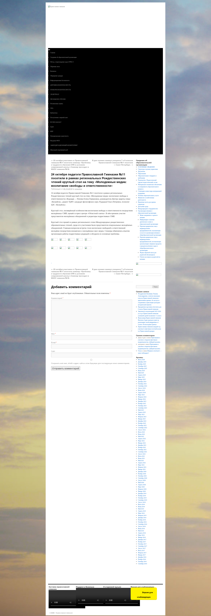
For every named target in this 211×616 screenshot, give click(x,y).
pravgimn (78, 189)
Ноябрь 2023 (142, 403)
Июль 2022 (141, 432)
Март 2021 (141, 465)
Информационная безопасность (59, 80)
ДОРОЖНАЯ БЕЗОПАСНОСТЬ (60, 85)
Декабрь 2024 (142, 381)
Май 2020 (141, 482)
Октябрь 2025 (142, 366)
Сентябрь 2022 (142, 428)
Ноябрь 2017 (142, 542)
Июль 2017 (141, 550)
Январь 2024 (142, 399)
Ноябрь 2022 (142, 423)
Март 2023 (141, 414)
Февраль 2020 (142, 489)
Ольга (140, 351)
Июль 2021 (141, 456)
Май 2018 (141, 531)
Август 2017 (142, 548)
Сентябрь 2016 (142, 564)
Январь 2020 (142, 491)
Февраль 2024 (142, 397)
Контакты (53, 71)
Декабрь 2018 (142, 517)
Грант (52, 127)
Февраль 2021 (142, 467)
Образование (142, 173)
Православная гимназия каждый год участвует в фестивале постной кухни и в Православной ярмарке (149, 329)
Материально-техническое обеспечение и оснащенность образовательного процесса (150, 186)
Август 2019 (142, 502)
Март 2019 (141, 513)
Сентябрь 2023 (142, 408)
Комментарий (57, 298)
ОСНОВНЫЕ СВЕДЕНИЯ (146, 167)
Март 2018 (141, 535)
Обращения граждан (56, 76)
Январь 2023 (142, 419)
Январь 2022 (142, 443)
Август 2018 (142, 526)
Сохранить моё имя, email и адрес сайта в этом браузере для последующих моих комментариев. (90, 363)
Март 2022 (141, 441)
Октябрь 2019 (142, 498)
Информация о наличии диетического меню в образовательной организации (149, 222)
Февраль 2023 (142, 417)
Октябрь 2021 (142, 449)
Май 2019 (141, 509)
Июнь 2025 (141, 370)
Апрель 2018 (142, 533)
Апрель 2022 (142, 438)
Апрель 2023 (142, 412)
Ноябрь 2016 (142, 559)
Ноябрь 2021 (142, 447)
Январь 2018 (142, 537)
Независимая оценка (56, 103)
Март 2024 (141, 395)
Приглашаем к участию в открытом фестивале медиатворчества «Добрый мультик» (149, 340)
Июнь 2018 (141, 528)
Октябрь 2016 (142, 561)
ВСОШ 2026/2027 (55, 122)
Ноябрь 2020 (142, 474)
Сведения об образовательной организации (63, 57)
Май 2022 (141, 436)
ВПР (51, 131)
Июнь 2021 (141, 458)
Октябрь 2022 (142, 425)
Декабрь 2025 (142, 362)
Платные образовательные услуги (148, 195)
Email (54, 342)
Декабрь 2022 (142, 421)
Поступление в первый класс (59, 117)
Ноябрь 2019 (142, 496)
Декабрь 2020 (142, 471)
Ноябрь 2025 (142, 364)
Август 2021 (142, 454)
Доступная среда (143, 206)
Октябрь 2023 (142, 406)
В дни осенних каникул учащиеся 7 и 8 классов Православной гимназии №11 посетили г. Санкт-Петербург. (112, 162)
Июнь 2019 (141, 507)
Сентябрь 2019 (142, 500)
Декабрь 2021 (142, 445)
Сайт (53, 351)
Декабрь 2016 (142, 557)
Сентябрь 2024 (142, 386)
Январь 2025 (142, 379)
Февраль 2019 (142, 515)
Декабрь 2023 (142, 401)
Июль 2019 (141, 504)
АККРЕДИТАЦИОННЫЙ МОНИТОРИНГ (64, 145)
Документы (141, 171)
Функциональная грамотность (59, 136)
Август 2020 (142, 480)
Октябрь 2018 (142, 522)
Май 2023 (141, 410)
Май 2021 (141, 460)
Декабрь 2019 (142, 493)
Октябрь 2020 (142, 476)
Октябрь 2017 (142, 544)
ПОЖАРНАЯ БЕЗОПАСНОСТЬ (60, 90)
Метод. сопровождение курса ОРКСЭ (62, 62)
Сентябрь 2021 (142, 452)
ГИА (51, 108)
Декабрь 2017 (142, 539)
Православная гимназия (64, 613)
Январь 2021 (142, 469)
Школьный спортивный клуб (59, 150)
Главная (52, 53)
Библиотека (53, 113)
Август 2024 (142, 388)
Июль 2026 (141, 359)
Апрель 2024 (142, 392)
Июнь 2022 (141, 434)
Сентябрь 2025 (142, 368)
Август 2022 (142, 430)
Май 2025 (141, 373)
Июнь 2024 (141, 390)
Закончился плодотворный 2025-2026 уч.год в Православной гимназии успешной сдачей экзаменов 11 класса (149, 313)
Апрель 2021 (142, 463)
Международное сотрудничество (148, 209)
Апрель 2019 (142, 511)
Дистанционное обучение (58, 99)
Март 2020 (141, 487)
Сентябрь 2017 (142, 546)
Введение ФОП (55, 141)
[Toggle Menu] (49, 49)
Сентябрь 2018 (142, 524)
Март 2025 (141, 377)
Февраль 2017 (142, 553)
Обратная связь (55, 66)
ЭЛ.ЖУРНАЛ (54, 94)
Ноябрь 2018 (142, 520)
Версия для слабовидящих (145, 594)
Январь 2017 (142, 555)
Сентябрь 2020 (142, 478)
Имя (53, 333)
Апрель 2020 (142, 485)
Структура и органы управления (148, 169)
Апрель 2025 (142, 375)
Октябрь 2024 (142, 384)
